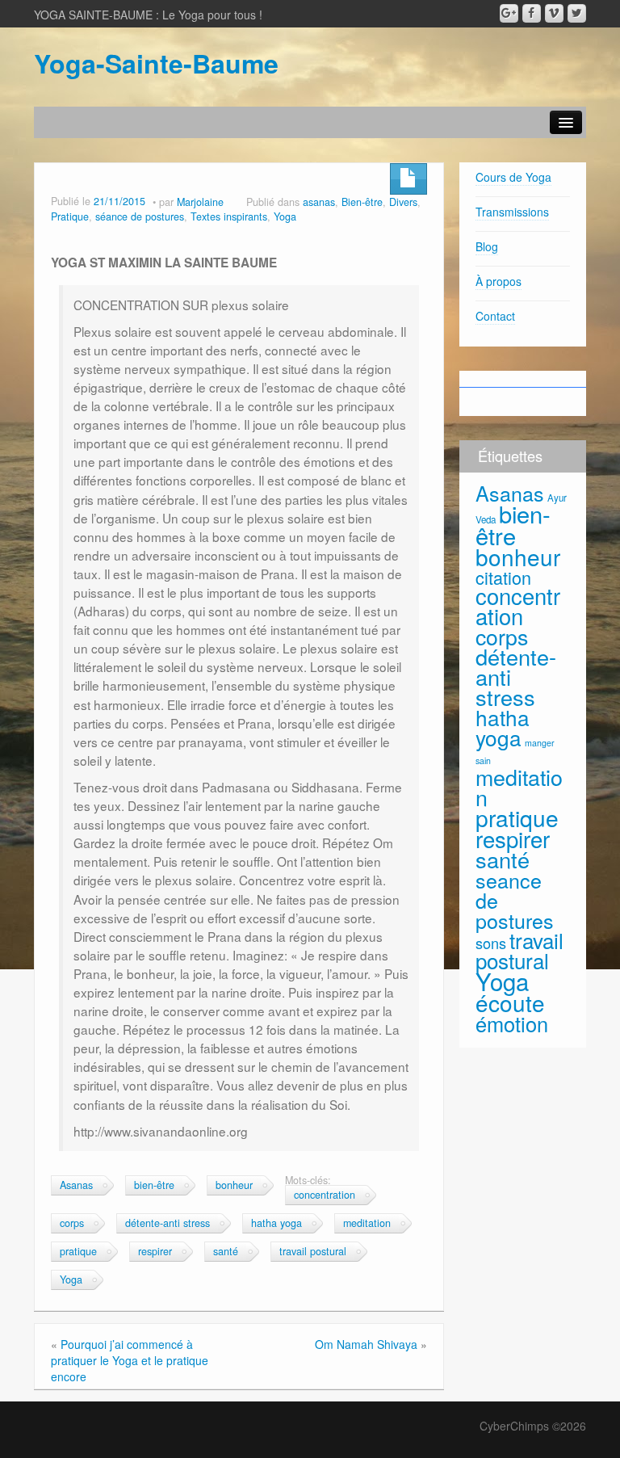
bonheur (234, 1185)
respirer (155, 1251)
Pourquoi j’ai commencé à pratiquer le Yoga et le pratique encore (129, 1360)
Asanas (76, 1185)
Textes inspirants (229, 216)
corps (72, 1223)
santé (225, 1251)
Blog (486, 246)
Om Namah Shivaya (366, 1344)
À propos (498, 281)
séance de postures (139, 216)
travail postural (312, 1251)
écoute (510, 1002)
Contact (495, 316)
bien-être (154, 1185)
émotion (511, 1023)
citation (503, 577)
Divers (403, 202)
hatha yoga (276, 1223)
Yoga (285, 216)
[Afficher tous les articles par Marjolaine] (235, 202)
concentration (324, 1194)
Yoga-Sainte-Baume (156, 63)
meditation (367, 1223)
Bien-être (362, 202)
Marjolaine (200, 202)
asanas (319, 202)
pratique (78, 1251)
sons (490, 942)
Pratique (70, 216)
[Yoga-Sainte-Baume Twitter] (577, 13)
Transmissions (512, 212)
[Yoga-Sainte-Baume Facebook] (531, 13)
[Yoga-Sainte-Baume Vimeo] (554, 13)
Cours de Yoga (513, 177)
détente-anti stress (167, 1223)
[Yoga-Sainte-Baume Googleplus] (509, 13)
